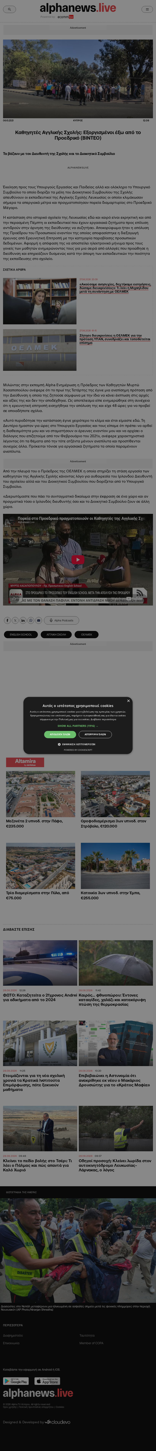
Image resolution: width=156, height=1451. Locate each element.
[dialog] (78, 725)
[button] (78, 726)
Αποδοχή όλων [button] (60, 734)
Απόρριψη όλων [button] (95, 734)
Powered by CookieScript (78, 750)
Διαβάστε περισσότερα (103, 719)
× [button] (128, 701)
